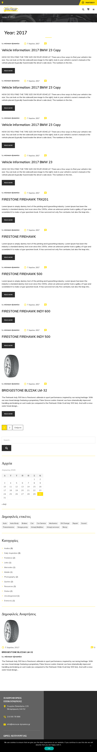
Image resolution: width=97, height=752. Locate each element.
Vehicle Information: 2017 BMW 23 (27, 162)
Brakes (24, 523)
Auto (5, 523)
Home (4, 17)
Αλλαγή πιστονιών (53, 527)
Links (6, 562)
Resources (8, 586)
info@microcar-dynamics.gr (18, 724)
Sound (83, 523)
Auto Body (14, 523)
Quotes (7, 581)
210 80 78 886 (13, 716)
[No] (90, 746)
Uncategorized (10, 596)
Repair (75, 523)
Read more (8, 71)
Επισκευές (8, 600)
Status (7, 591)
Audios (7, 548)
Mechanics (53, 523)
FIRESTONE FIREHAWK (19, 237)
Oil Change (65, 523)
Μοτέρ (65, 527)
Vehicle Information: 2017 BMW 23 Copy (31, 50)
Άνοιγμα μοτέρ (23, 527)
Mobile (7, 572)
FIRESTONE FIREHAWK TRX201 (25, 199)
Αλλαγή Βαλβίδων (37, 527)
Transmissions (8, 527)
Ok (49, 748)
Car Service (41, 523)
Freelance (8, 558)
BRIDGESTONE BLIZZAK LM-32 (24, 390)
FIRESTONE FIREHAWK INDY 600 (26, 311)
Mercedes (8, 567)
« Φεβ (4, 504)
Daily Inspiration (11, 553)
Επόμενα (18, 427)
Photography (9, 577)
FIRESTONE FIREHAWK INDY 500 (26, 337)
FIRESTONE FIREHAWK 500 (22, 274)
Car (32, 523)
